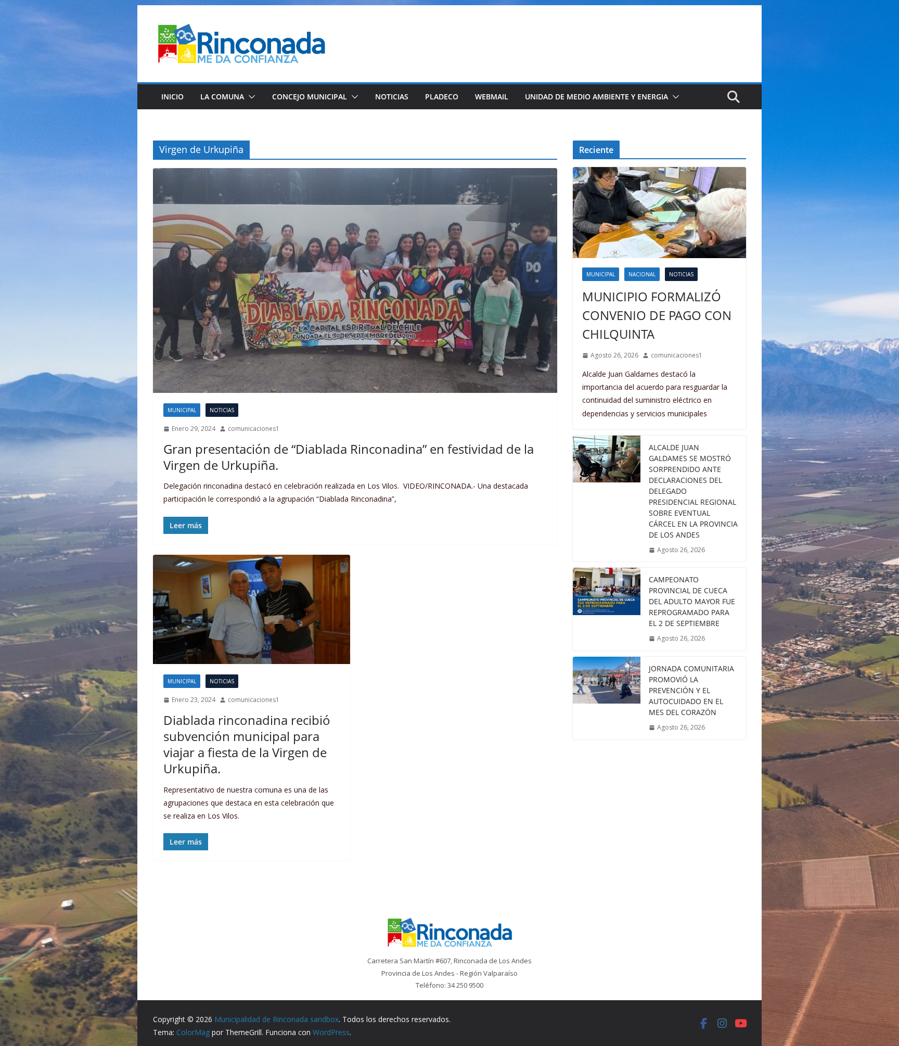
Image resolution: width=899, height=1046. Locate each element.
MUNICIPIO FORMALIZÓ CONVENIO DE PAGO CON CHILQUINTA (656, 315)
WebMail (491, 96)
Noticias (391, 96)
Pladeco (441, 96)
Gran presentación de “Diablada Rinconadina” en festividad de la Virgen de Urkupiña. (348, 457)
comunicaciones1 (253, 428)
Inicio (172, 96)
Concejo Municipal (309, 96)
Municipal (182, 410)
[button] (249, 97)
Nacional (642, 274)
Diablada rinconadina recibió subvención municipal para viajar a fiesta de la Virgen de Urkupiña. (246, 744)
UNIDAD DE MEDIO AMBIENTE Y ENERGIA (596, 96)
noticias (222, 410)
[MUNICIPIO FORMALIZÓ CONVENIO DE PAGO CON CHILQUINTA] (659, 212)
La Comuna (222, 96)
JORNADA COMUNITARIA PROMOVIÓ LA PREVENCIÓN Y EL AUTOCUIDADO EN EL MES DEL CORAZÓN (691, 690)
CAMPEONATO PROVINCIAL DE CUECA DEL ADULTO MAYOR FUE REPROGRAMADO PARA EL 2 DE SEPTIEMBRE (692, 601)
